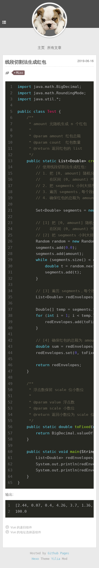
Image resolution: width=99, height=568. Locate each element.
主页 (41, 47)
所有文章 (54, 47)
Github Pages (58, 553)
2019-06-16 (85, 61)
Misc (19, 73)
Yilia (55, 559)
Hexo (35, 559)
